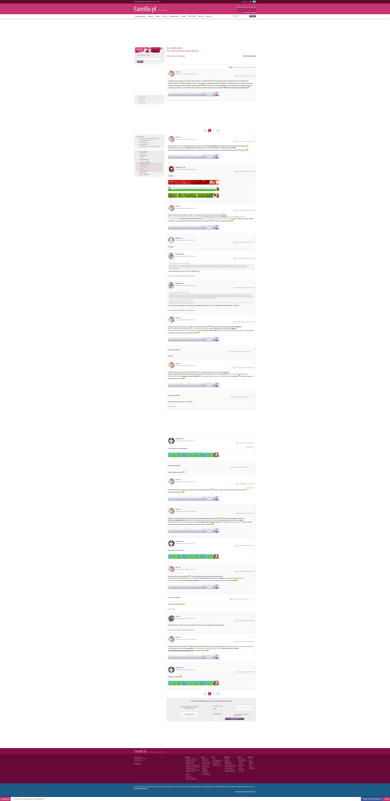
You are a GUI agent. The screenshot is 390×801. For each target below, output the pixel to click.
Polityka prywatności (230, 771)
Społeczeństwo (216, 762)
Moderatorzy (228, 763)
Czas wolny (241, 771)
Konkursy (208, 16)
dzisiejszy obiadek (143, 144)
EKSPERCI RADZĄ (144, 159)
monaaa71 (179, 167)
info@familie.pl (138, 764)
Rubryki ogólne (206, 763)
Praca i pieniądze (145, 170)
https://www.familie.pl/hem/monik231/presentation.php (185, 217)
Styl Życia (241, 770)
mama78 (179, 439)
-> (218, 130)
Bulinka (178, 238)
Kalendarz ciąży (190, 762)
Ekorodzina (205, 760)
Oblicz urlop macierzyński (192, 765)
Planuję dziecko (174, 16)
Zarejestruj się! (189, 714)
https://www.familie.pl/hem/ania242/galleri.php (215, 376)
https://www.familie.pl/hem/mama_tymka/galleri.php (217, 218)
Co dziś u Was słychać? (144, 140)
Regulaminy (228, 762)
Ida (177, 616)
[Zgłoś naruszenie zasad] (235, 76)
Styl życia (201, 16)
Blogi (250, 760)
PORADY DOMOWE (144, 174)
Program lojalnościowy (230, 765)
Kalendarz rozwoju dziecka (193, 770)
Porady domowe (206, 774)
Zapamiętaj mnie (218, 714)
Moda (142, 168)
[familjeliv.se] (254, 2)
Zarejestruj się (251, 10)
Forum (168, 48)
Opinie (214, 759)
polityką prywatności (140, 788)
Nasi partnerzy (229, 768)
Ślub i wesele (205, 765)
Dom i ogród (144, 167)
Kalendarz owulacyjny (191, 759)
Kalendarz (188, 776)
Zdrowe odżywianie (145, 161)
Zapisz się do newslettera (249, 12)
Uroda (142, 157)
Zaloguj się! (241, 10)
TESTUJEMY (192, 16)
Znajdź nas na (245, 1)
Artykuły (251, 762)
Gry (187, 773)
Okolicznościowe (217, 765)
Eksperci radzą (206, 762)
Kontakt (227, 759)
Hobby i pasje (216, 763)
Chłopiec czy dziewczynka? (193, 766)
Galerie (251, 763)
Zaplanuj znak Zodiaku (192, 779)
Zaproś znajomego (229, 766)
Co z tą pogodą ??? (143, 142)
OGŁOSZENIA (143, 152)
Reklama (227, 760)
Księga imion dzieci (191, 768)
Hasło (215, 709)
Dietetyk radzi (144, 165)
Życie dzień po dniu (218, 760)
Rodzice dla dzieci (190, 777)
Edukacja (188, 774)
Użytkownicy (205, 773)
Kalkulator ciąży (190, 763)
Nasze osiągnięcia (229, 770)
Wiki (250, 765)
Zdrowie (183, 16)
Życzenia (251, 766)
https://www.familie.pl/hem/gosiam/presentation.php (186, 374)
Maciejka (179, 254)
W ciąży (164, 16)
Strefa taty (205, 771)
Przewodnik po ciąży (191, 760)
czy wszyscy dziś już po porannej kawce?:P (149, 146)
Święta (240, 766)
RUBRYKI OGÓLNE (176, 48)
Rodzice (157, 16)
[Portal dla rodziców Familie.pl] (145, 12)
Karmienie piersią (140, 16)
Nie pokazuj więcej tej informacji (245, 791)
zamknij (386, 799)
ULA (177, 72)
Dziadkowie (205, 770)
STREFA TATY (142, 172)
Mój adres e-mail (218, 706)
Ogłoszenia (143, 153)
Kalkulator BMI (190, 771)
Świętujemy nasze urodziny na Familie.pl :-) (149, 138)
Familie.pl (150, 16)
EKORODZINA (143, 155)
